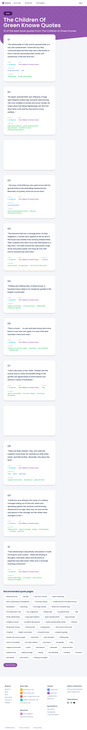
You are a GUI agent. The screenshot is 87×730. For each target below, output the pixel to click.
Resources (50, 699)
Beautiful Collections (26, 717)
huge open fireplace (15, 126)
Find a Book (50, 709)
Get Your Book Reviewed (74, 689)
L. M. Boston (12, 64)
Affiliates (7, 702)
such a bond (37, 578)
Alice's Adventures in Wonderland (17, 602)
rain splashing (43, 529)
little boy (33, 211)
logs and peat (12, 128)
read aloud (32, 348)
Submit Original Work (73, 692)
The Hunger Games (39, 607)
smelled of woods (25, 128)
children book (12, 529)
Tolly (22, 70)
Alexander (22, 474)
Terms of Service (24, 728)
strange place (23, 266)
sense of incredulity (14, 393)
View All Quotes (10, 665)
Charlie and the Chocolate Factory (65, 602)
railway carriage (24, 529)
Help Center (8, 697)
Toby (9, 474)
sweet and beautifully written (18, 211)
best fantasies (43, 348)
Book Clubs (17, 3)
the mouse (40, 393)
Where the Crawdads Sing (61, 607)
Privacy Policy (37, 728)
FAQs (6, 694)
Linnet (15, 474)
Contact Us (8, 700)
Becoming (23, 607)
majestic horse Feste (15, 480)
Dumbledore (10, 607)
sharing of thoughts (14, 580)
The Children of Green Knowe (28, 64)
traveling (12, 531)
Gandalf (26, 597)
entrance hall (12, 266)
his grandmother (13, 70)
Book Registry (40, 3)
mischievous (28, 480)
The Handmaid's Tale (13, 612)
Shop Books (28, 3)
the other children (29, 393)
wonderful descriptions (16, 130)
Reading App (51, 712)
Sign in (81, 3)
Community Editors (53, 715)
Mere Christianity (58, 597)
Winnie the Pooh (11, 597)
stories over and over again (17, 348)
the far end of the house (38, 266)
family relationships (25, 76)
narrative (20, 531)
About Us (8, 689)
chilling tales (12, 76)
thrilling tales (13, 350)
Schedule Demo (52, 696)
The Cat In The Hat (40, 597)
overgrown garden (14, 308)
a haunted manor (29, 306)
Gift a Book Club (25, 703)
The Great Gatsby (41, 602)
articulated (27, 578)
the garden (11, 395)
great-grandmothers (30, 126)
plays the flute (39, 480)
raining (34, 529)
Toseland (44, 260)
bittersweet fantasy (15, 213)
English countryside (14, 306)
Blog (6, 692)
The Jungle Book (32, 612)
